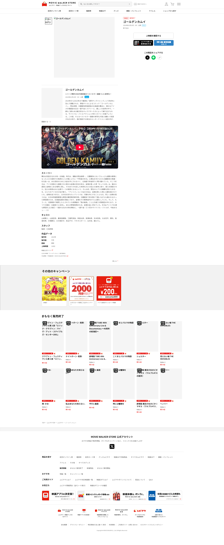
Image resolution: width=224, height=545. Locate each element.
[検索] (81, 4)
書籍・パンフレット (133, 11)
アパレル (152, 11)
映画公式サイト (46, 250)
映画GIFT (102, 11)
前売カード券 (74, 11)
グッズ (116, 11)
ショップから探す (169, 11)
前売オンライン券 (54, 11)
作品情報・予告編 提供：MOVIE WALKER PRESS (54, 256)
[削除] (129, 4)
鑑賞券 (88, 11)
